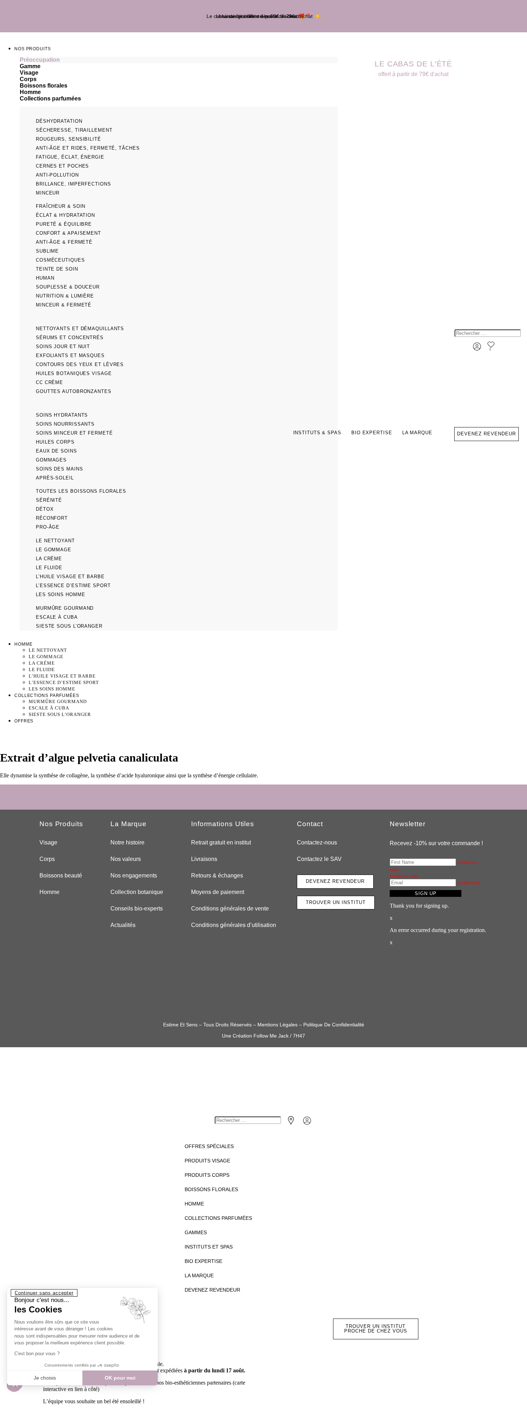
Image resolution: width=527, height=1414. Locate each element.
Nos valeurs (125, 859)
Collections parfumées (218, 1218)
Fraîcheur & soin (60, 206)
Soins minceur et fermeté (74, 433)
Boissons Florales (211, 1189)
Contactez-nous (317, 842)
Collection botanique (136, 892)
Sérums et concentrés (70, 337)
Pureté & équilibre (64, 224)
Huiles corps (55, 442)
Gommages (51, 460)
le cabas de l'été (413, 64)
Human (45, 278)
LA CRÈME (49, 558)
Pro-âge (48, 527)
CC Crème (49, 382)
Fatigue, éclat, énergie (70, 157)
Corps (47, 859)
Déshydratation (59, 121)
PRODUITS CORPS (207, 1175)
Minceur (48, 193)
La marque (417, 432)
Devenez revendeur (212, 1290)
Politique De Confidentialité (333, 1024)
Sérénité (49, 500)
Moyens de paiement (217, 892)
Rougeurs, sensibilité (68, 139)
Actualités (123, 925)
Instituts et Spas (209, 1247)
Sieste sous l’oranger (69, 626)
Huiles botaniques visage (74, 373)
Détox (45, 509)
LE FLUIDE (49, 567)
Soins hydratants (62, 415)
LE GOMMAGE (53, 549)
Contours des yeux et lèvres (80, 364)
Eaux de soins (56, 451)
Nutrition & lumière (65, 296)
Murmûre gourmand (65, 608)
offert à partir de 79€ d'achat (413, 74)
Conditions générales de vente (230, 908)
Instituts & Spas (317, 432)
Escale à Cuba (57, 617)
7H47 (299, 1036)
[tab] (179, 60)
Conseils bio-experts (136, 908)
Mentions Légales (277, 1024)
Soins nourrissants (65, 424)
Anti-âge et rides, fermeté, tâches (88, 148)
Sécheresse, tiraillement (74, 130)
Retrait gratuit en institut (221, 842)
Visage (48, 842)
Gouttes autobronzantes (73, 391)
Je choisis (45, 1378)
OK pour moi (120, 1378)
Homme (49, 892)
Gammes (196, 1232)
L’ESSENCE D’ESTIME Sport (73, 585)
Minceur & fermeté (63, 305)
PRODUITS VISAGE (207, 1160)
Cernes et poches (62, 166)
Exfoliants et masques (70, 355)
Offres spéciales (209, 1146)
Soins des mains (59, 469)
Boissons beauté (60, 875)
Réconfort (52, 518)
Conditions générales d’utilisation (233, 925)
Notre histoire (127, 842)
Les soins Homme (60, 594)
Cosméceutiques (60, 260)
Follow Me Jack (271, 1036)
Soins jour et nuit (63, 346)
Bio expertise (371, 432)
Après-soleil (55, 478)
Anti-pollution (57, 175)
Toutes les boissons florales (81, 491)
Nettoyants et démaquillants (80, 328)
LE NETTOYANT (55, 540)
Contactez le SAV (319, 859)
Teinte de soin (57, 269)
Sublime (47, 251)
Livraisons (204, 859)
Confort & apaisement (68, 233)
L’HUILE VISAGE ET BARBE (70, 576)
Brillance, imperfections (73, 184)
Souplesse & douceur (68, 287)
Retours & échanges (217, 875)
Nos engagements (133, 875)
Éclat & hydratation (65, 215)
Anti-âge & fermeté (64, 242)
